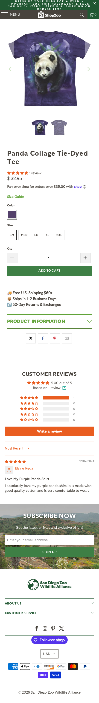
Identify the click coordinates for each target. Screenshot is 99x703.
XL (47, 235)
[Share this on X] (31, 338)
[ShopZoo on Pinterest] (53, 628)
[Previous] (10, 69)
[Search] (82, 14)
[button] (18, 173)
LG (36, 235)
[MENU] (2, 14)
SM (12, 235)
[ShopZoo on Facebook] (37, 628)
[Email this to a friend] (67, 338)
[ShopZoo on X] (61, 628)
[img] (15, 462)
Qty (9, 248)
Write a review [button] (49, 431)
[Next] (88, 69)
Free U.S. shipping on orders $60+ (64, 7)
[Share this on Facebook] (43, 338)
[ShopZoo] (49, 14)
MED (24, 235)
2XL (59, 235)
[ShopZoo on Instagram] (45, 628)
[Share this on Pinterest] (55, 338)
